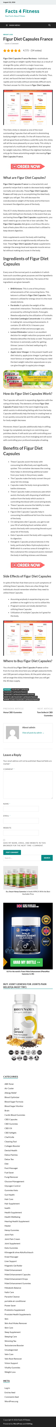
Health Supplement (13, 1212)
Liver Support (11, 1261)
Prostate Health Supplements (18, 1314)
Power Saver (10, 1305)
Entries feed (10, 1392)
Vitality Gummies (12, 1367)
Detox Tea (9, 1159)
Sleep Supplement (13, 1332)
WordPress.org (11, 1401)
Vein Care (9, 1354)
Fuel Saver (9, 1172)
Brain (7, 1110)
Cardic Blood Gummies (15, 1115)
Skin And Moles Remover (16, 1323)
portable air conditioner (15, 1301)
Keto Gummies (11, 1248)
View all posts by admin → (33, 732)
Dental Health (11, 1150)
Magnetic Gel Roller (13, 1265)
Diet (6, 1163)
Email (6, 816)
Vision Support (11, 1363)
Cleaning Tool (11, 1141)
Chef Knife (9, 1137)
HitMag (29, 1424)
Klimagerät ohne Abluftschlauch (19, 1252)
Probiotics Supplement (15, 1310)
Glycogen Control (12, 1186)
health (7, 1208)
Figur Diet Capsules (20, 689)
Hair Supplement (12, 1203)
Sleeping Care (11, 1336)
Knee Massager (11, 1256)
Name (6, 804)
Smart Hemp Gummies (17, 892)
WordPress (17, 1424)
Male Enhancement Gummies (18, 1283)
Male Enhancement (13, 1270)
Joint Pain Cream (12, 1239)
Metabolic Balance (13, 1287)
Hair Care (9, 1199)
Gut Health (10, 1194)
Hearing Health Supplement (17, 1221)
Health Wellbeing (12, 1217)
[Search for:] (28, 858)
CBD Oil (8, 1128)
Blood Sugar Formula (14, 1101)
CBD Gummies (11, 1124)
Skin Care (9, 1327)
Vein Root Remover (13, 1358)
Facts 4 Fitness (22, 11)
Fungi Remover (11, 1177)
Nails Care (9, 1292)
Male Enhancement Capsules (17, 1274)
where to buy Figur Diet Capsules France (21, 699)
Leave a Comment (11, 43)
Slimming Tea (10, 1341)
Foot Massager (11, 1168)
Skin (6, 1319)
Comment (8, 769)
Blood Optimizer (12, 1097)
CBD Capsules (11, 1119)
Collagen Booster (12, 1146)
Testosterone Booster (14, 1345)
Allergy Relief (10, 1092)
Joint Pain (9, 1234)
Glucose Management (14, 1181)
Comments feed (12, 1397)
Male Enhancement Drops (16, 1279)
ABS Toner (9, 1084)
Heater (8, 1225)
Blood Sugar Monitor (14, 1106)
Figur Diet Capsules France (15, 692)
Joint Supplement (12, 1243)
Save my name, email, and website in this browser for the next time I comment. (24, 844)
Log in (7, 1388)
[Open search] (49, 25)
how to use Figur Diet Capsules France (20, 697)
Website (7, 828)
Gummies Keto (11, 1190)
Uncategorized (11, 1350)
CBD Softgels (10, 1132)
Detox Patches (11, 1155)
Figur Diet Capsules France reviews (19, 694)
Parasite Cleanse (12, 1296)
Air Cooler (9, 1088)
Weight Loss (8, 34)
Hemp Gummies (12, 1230)
